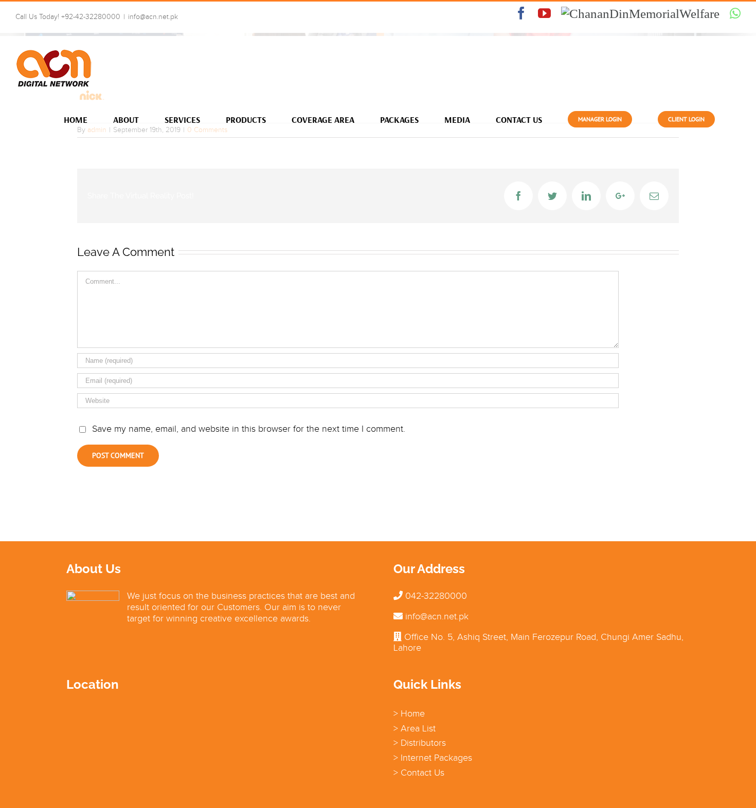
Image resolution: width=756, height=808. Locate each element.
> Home (409, 713)
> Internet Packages (432, 757)
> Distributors (419, 743)
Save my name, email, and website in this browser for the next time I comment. (248, 429)
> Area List (414, 728)
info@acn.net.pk (153, 17)
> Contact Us (418, 772)
